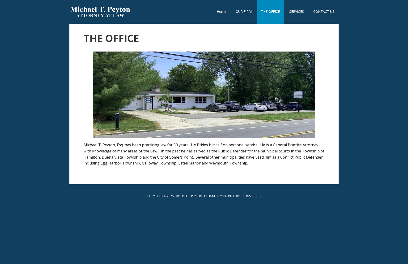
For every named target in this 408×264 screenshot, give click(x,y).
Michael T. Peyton (100, 12)
